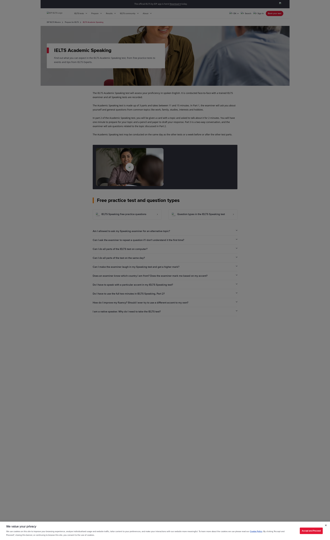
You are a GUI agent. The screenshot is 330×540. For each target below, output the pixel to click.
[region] (165, 531)
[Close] (326, 525)
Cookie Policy (256, 531)
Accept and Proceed (311, 531)
